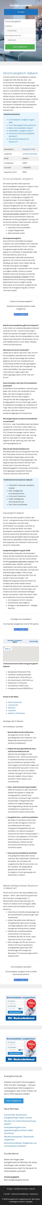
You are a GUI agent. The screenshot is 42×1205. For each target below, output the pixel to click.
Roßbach (11, 708)
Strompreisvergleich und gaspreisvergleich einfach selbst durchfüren (18, 1130)
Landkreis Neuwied (29, 154)
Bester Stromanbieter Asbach (21, 128)
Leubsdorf (12, 710)
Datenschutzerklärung (19, 1194)
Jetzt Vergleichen (21, 314)
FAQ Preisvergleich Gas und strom (22, 125)
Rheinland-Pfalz (28, 149)
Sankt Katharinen (15, 702)
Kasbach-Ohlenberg (16, 713)
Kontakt (7, 1194)
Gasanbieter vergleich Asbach (21, 131)
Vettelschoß (13, 705)
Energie (9, 1189)
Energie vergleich (21, 5)
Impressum (34, 1194)
